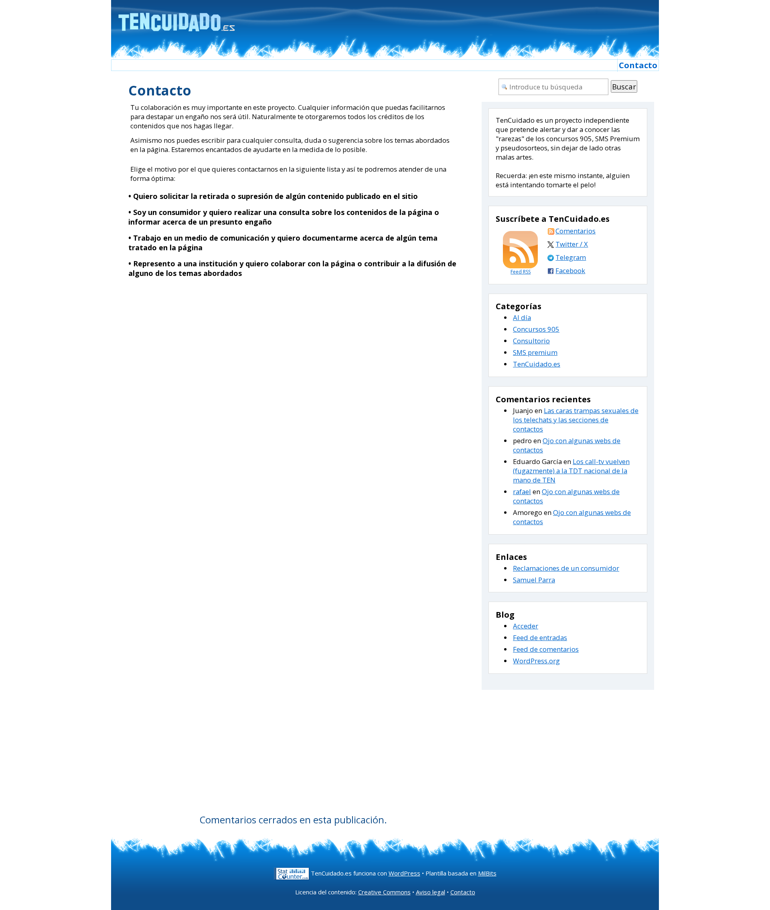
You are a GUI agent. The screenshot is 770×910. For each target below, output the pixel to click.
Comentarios (575, 230)
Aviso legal (430, 892)
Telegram (570, 257)
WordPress (404, 873)
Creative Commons (384, 892)
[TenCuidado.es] (176, 17)
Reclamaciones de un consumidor (566, 568)
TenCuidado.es (536, 364)
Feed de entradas (540, 637)
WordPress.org (536, 660)
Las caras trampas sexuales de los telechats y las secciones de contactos (575, 420)
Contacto (638, 65)
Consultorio (531, 340)
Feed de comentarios (546, 649)
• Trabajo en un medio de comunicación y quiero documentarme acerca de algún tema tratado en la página (283, 242)
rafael (522, 491)
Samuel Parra (534, 579)
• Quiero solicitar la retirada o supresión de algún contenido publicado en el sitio (273, 196)
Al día (522, 317)
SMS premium (535, 352)
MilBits (487, 873)
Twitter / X (571, 244)
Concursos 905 (536, 329)
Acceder (525, 625)
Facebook (570, 270)
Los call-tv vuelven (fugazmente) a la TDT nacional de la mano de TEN (571, 470)
